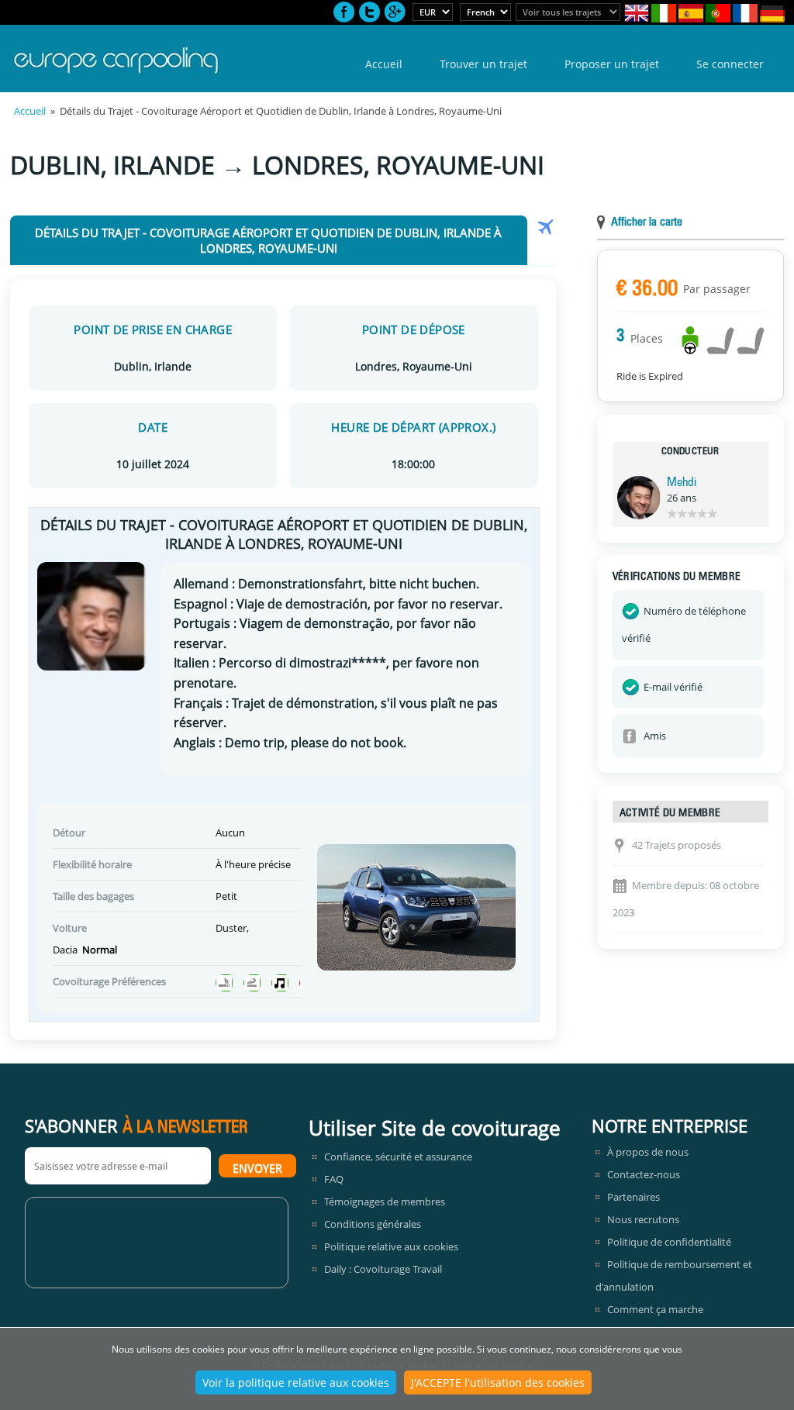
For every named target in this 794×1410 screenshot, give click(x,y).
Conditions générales (372, 1224)
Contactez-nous (643, 1174)
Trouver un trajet (483, 64)
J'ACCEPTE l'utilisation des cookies (498, 1382)
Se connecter (730, 64)
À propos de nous (648, 1152)
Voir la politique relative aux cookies (295, 1382)
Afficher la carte (646, 223)
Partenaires (633, 1197)
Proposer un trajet (611, 64)
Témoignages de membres (384, 1201)
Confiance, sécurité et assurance (398, 1157)
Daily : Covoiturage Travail (383, 1269)
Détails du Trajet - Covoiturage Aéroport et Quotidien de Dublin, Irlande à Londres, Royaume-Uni (268, 240)
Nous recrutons (643, 1219)
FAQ (333, 1179)
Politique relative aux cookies (391, 1246)
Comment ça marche (655, 1309)
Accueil (383, 64)
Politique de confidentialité (669, 1242)
